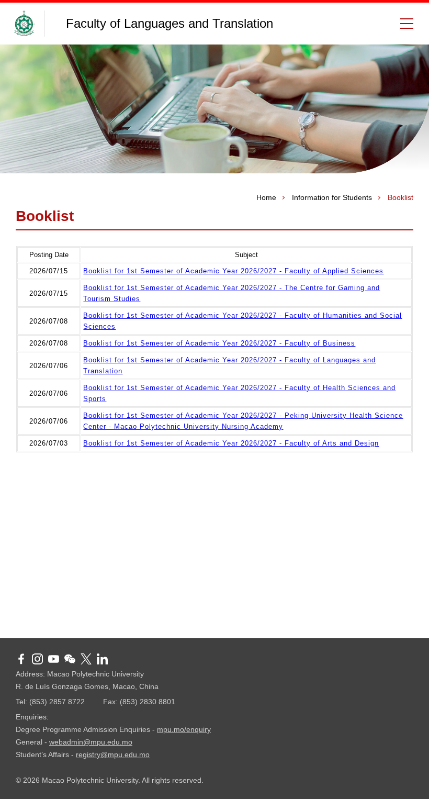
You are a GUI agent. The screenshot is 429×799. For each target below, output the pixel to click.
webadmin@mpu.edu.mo (90, 742)
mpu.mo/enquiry (184, 729)
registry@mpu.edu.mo (113, 754)
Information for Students (332, 197)
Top (405, 775)
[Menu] (402, 23)
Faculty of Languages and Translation (169, 23)
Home (266, 197)
